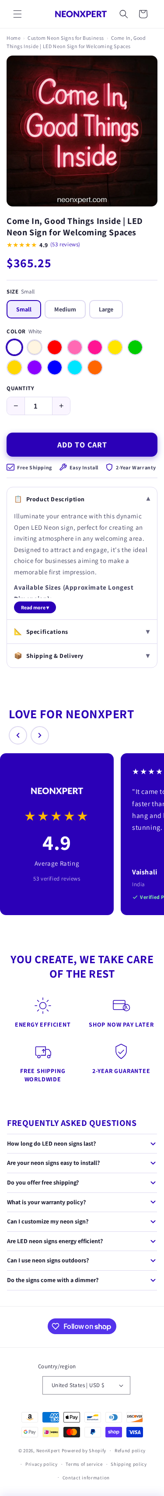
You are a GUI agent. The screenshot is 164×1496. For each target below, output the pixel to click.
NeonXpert (48, 1450)
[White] (14, 347)
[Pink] (75, 347)
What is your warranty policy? (46, 1202)
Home (14, 38)
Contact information (86, 1478)
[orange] (95, 367)
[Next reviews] (40, 735)
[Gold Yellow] (14, 367)
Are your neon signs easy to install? (53, 1163)
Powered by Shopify (84, 1450)
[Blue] (55, 367)
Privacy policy (41, 1464)
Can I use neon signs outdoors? (48, 1260)
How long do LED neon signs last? (51, 1143)
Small (23, 309)
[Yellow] (115, 347)
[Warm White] (34, 347)
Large (106, 309)
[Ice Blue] (75, 367)
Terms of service (84, 1464)
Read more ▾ (35, 607)
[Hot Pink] (95, 347)
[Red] (55, 347)
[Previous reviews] (18, 735)
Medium (65, 309)
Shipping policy (129, 1464)
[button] (17, 14)
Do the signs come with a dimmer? (52, 1280)
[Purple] (34, 367)
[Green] (135, 347)
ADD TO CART (82, 445)
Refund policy (130, 1450)
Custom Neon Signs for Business (66, 38)
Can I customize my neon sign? (47, 1221)
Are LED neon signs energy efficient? (55, 1241)
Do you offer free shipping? (43, 1182)
